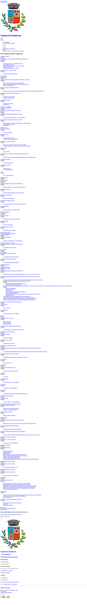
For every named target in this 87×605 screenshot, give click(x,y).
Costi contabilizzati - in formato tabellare (11, 382)
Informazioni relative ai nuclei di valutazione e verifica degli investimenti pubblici (19, 423)
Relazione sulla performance (6, 194)
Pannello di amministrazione (6, 592)
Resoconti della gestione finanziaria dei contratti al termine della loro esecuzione (19, 299)
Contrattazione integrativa (6, 165)
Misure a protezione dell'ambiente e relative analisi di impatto (15, 455)
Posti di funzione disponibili (8, 124)
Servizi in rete (3, 390)
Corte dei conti (3, 359)
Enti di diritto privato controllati (7, 226)
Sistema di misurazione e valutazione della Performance (12, 183)
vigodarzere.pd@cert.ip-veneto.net (10, 584)
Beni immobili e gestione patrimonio (8, 331)
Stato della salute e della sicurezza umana (11, 457)
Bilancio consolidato (7, 323)
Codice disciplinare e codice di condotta (11, 68)
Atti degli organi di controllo (8, 97)
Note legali (7, 590)
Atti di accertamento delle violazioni (10, 489)
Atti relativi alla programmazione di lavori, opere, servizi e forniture (16, 281)
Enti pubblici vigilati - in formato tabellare (11, 219)
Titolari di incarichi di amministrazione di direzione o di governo (16, 84)
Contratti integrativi (7, 168)
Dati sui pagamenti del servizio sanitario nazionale (11, 403)
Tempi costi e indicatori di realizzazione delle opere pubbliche (13, 431)
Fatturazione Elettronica (5, 572)
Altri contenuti (3, 477)
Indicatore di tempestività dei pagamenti (11, 408)
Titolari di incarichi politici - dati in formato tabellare (13, 83)
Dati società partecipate (7, 224)
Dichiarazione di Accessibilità (7, 570)
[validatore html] (3, 597)
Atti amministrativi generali (8, 64)
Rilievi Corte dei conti (7, 362)
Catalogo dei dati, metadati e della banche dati (12, 502)
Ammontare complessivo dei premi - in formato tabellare (14, 204)
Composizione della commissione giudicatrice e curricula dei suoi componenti (18, 297)
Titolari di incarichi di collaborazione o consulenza (11, 110)
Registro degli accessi (7, 497)
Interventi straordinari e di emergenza (8, 469)
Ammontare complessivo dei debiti (10, 409)
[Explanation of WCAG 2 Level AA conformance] (7, 597)
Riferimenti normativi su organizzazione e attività (13, 63)
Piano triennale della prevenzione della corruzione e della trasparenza (17, 483)
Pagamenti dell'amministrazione (7, 395)
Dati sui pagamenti (4, 398)
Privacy (2, 590)
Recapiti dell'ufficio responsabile (9, 247)
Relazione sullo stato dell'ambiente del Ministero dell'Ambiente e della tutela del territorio (21, 459)
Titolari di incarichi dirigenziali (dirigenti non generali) (11, 119)
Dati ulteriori (3, 507)
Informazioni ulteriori (10, 295)
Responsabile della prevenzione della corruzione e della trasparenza (16, 484)
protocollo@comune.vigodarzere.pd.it (11, 582)
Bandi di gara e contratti (5, 268)
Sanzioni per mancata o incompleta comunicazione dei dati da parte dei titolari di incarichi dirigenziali (23, 91)
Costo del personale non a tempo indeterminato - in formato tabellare (17, 145)
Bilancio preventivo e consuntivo (7, 318)
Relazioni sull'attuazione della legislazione (11, 456)
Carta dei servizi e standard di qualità (8, 367)
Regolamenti (5, 503)
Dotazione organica (4, 134)
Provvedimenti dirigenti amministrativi (8, 258)
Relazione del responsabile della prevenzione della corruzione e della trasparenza (19, 486)
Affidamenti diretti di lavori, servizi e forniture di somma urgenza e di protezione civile (23, 294)
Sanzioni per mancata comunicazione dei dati (10, 87)
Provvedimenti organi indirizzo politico (8, 253)
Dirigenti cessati (4, 127)
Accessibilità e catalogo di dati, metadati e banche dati (11, 499)
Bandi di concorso (4, 177)
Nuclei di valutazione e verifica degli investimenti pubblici (12, 420)
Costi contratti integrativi (8, 169)
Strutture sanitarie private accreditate (8, 461)
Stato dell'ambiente (7, 452)
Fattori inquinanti (6, 453)
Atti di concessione (4, 310)
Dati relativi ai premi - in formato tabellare (11, 209)
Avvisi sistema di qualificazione (12, 292)
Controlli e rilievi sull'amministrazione (8, 345)
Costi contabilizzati (4, 378)
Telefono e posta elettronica (6, 106)
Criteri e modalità (4, 304)
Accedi (4, 45)
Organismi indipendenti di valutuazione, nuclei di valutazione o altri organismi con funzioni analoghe (21, 348)
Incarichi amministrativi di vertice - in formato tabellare (14, 117)
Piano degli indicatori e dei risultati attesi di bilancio (11, 326)
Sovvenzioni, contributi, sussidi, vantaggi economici (11, 301)
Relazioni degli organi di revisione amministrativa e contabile (15, 357)
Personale (2, 111)
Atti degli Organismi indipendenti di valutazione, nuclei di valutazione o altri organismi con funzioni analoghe (25, 351)
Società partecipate (4, 221)
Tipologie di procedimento (6, 237)
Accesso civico (4, 491)
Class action (3, 373)
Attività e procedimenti (5, 234)
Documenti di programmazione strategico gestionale (13, 65)
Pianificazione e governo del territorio (8, 436)
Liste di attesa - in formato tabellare (10, 387)
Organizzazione (4, 77)
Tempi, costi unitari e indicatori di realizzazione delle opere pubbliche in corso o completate (21, 434)
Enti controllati (3, 213)
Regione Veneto (4, 1)
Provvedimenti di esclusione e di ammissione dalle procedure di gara (16, 296)
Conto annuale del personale (8, 137)
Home (4, 47)
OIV (1, 171)
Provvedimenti (3, 249)
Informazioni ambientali (5, 445)
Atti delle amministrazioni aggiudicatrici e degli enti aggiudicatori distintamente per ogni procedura (20, 276)
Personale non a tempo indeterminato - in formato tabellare (14, 144)
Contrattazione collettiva (5, 159)
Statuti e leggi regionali (7, 67)
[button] (6, 42)
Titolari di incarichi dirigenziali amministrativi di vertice (12, 114)
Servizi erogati (3, 365)
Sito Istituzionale (6, 554)
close (2, 39)
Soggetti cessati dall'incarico (8, 85)
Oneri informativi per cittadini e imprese (8, 70)
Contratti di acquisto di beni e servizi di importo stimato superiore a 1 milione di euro (20, 298)
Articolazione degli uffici (6, 100)
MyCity (3, 594)
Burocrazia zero (4, 75)
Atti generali (3, 60)
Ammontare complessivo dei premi (8, 200)
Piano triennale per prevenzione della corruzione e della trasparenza (14, 58)
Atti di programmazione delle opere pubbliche (10, 425)
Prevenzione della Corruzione (6, 480)
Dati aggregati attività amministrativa (8, 233)
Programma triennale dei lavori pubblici (13, 284)
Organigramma (6, 104)
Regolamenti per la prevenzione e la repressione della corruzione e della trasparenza (20, 485)
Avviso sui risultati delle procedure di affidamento (16, 291)
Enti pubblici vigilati (5, 215)
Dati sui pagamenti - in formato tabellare (11, 401)
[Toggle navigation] (1, 38)
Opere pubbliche (4, 417)
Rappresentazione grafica (6, 232)
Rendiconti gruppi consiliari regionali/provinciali (10, 93)
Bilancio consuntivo (7, 322)
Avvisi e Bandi (9, 290)
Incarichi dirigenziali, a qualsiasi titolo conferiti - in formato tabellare (16, 123)
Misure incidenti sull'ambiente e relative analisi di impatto (14, 454)
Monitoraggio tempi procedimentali (8, 242)
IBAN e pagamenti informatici (7, 411)
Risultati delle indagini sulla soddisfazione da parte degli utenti (15, 393)
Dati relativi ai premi (5, 206)
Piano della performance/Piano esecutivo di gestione (13, 192)
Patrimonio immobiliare (5, 334)
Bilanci (4, 49)
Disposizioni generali (5, 56)
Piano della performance (5, 189)
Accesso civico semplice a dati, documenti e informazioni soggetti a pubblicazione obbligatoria (22, 494)
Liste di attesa (3, 384)
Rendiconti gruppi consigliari (9, 96)
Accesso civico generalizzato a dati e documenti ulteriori (14, 496)
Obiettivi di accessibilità (8, 505)
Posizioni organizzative (5, 128)
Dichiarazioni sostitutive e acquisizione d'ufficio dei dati (12, 244)
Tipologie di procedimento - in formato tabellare (12, 240)
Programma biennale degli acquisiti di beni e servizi (16, 283)
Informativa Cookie (14, 590)
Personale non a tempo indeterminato (8, 141)
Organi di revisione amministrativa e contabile (10, 353)
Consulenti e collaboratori (6, 107)
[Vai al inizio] (1, 518)
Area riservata (3, 591)
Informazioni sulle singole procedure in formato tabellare (12, 270)
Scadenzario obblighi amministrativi (10, 73)
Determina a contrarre (10, 289)
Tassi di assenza (4, 148)
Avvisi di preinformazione (11, 288)
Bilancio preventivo (7, 321)
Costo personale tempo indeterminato (10, 139)
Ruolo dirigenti (6, 125)
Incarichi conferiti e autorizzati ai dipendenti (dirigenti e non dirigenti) (14, 153)
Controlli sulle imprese (5, 264)
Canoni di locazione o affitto (6, 339)
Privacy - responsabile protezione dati (8, 508)
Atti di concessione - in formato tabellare (11, 313)
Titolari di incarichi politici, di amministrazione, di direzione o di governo (15, 79)
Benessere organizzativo (5, 211)
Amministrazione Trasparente (9, 48)
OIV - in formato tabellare (8, 175)
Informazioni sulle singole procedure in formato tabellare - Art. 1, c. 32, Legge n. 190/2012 (21, 274)
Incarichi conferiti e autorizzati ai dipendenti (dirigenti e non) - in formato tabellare (19, 157)
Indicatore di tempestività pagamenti (8, 405)
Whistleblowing (4, 509)
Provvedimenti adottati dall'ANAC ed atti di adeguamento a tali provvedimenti (19, 488)
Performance (3, 181)
